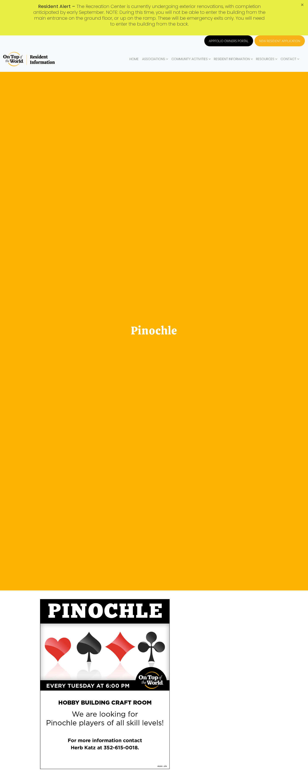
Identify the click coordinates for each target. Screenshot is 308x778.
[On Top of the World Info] (29, 59)
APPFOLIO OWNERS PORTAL (228, 41)
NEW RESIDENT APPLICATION (279, 41)
